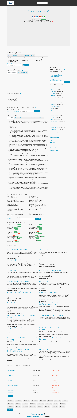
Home (12, 13)
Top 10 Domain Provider (22, 72)
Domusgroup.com (54, 129)
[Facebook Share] (32, 16)
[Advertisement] (38, 34)
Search (49, 3)
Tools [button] (35, 2)
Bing (10, 55)
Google (20, 55)
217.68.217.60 (17, 96)
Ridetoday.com (53, 127)
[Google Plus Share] (34, 16)
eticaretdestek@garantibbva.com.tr (58, 72)
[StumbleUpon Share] (41, 16)
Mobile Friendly (40, 117)
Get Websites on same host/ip (13, 111)
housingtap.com (10, 392)
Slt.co (52, 108)
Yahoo (15, 55)
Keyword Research (18, 2)
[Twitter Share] (36, 16)
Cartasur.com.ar (54, 86)
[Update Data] (22, 70)
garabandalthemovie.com (12, 377)
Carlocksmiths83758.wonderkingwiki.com (58, 123)
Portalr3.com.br (54, 102)
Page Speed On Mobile (31, 117)
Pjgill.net (52, 89)
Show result (26, 65)
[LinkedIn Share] (37, 16)
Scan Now (37, 111)
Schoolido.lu (53, 95)
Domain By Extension (26, 2)
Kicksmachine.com (54, 121)
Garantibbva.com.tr (18, 13)
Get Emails (67, 82)
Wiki (33, 55)
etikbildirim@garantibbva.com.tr (57, 75)
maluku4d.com (10, 375)
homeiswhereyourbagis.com (13, 385)
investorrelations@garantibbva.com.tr (58, 74)
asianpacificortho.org (11, 370)
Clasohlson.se (53, 115)
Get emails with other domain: (56, 80)
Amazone (27, 55)
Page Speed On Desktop (20, 117)
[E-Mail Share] (44, 16)
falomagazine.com (11, 382)
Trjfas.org (52, 99)
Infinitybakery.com (54, 110)
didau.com (9, 372)
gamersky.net (10, 390)
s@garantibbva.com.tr (55, 76)
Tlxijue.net (53, 91)
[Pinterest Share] (39, 16)
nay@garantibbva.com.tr (55, 79)
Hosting (31, 2)
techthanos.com (10, 387)
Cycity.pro (52, 117)
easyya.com (10, 380)
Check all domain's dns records (12, 104)
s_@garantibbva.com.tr (55, 77)
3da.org (52, 119)
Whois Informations (12, 72)
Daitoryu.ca (53, 97)
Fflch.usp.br (53, 93)
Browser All (11, 395)
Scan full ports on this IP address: (13, 218)
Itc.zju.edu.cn (53, 104)
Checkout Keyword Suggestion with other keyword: (17, 63)
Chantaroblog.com (54, 106)
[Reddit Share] (42, 16)
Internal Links (10, 117)
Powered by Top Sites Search (33, 416)
